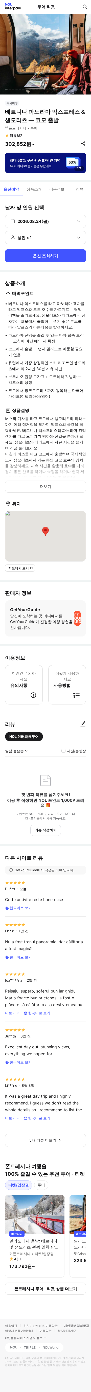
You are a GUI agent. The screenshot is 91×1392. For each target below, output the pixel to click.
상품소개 (34, 189)
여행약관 (45, 1331)
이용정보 (56, 189)
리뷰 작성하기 (46, 830)
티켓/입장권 (18, 1185)
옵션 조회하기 (45, 255)
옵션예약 (11, 189)
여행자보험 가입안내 (19, 1331)
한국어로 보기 (21, 908)
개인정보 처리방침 (76, 1326)
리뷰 (79, 189)
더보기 (45, 486)
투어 (41, 1185)
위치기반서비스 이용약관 (41, 1326)
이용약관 (11, 1326)
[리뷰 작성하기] (83, 724)
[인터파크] (11, 6)
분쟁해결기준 (67, 1331)
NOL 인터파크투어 (24, 736)
